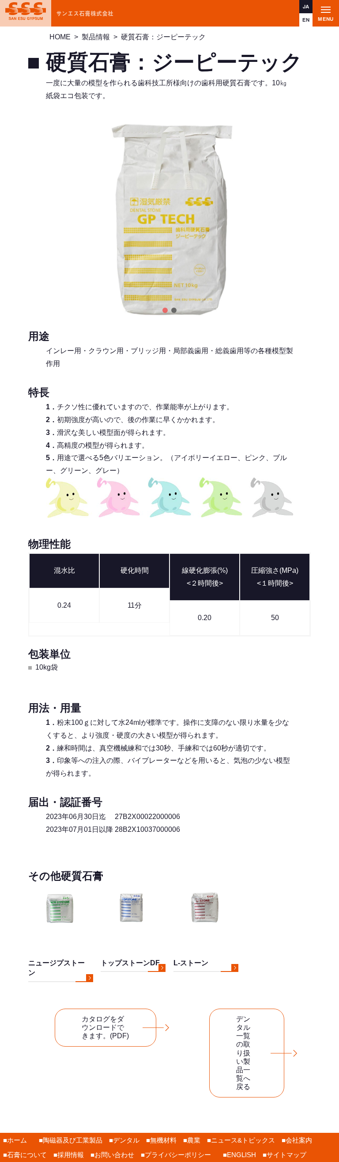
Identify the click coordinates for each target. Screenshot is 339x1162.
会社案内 (299, 1140)
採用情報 (70, 1154)
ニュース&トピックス (243, 1140)
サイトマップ (286, 1154)
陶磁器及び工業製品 (72, 1140)
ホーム (17, 1140)
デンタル (126, 1140)
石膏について (27, 1154)
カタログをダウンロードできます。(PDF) (105, 1027)
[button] (165, 310)
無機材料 (163, 1140)
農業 (193, 1140)
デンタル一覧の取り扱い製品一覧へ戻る (243, 1053)
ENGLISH (241, 1154)
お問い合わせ (114, 1154)
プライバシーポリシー (178, 1154)
